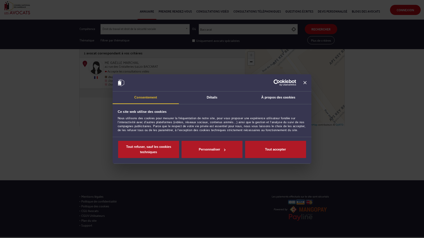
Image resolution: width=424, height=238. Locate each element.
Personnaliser (209, 149)
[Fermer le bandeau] (305, 82)
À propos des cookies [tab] (278, 97)
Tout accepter (275, 149)
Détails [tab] (212, 97)
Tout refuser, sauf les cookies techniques (148, 149)
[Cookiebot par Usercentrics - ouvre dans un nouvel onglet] (276, 83)
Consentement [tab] (145, 97)
